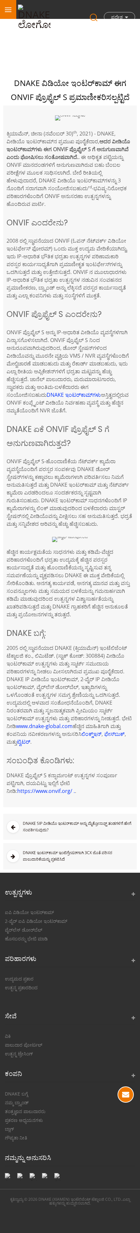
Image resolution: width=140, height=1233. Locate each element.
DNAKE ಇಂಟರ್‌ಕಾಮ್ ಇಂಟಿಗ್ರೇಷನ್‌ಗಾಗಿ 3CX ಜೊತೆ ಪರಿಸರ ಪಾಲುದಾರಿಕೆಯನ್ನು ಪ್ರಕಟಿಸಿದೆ (67, 856)
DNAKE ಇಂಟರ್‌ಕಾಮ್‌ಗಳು (74, 394)
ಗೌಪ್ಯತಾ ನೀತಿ (16, 1138)
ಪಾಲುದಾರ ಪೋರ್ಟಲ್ (23, 1045)
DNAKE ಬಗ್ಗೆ (16, 1094)
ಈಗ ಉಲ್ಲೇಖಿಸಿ (126, 1094)
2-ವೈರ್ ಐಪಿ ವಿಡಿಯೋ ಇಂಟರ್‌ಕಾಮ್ (36, 921)
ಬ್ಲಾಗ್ (9, 1129)
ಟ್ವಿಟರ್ (23, 741)
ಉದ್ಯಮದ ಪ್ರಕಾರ (19, 979)
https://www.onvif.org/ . (46, 791)
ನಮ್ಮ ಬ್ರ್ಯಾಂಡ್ (17, 1102)
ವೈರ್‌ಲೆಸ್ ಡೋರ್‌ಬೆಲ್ (23, 930)
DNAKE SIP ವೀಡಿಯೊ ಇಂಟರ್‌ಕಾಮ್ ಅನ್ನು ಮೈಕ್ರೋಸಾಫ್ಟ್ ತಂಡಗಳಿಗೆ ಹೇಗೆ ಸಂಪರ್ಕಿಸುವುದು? (77, 827)
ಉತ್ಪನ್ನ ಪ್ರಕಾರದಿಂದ (21, 987)
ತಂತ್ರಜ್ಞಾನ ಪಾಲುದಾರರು (25, 1111)
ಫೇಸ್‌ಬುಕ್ (114, 734)
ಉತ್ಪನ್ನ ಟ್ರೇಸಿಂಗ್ (19, 1054)
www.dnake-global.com (44, 726)
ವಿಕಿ (8, 1036)
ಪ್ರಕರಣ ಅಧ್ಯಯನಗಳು (24, 1120)
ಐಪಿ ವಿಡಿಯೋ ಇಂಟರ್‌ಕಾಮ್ (29, 912)
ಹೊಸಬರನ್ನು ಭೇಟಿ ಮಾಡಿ (26, 939)
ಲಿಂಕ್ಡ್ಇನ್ (91, 734)
